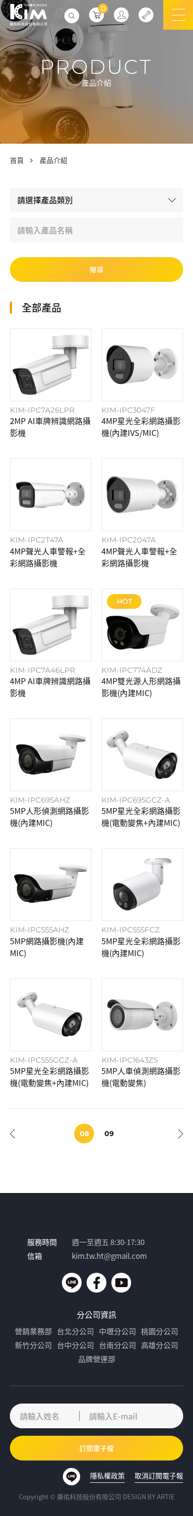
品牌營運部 (96, 1358)
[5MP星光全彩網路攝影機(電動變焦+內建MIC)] (142, 773)
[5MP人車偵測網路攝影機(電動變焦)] (142, 1033)
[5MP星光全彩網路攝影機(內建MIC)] (142, 903)
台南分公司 (117, 1345)
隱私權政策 (107, 1475)
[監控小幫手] (146, 15)
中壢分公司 (117, 1331)
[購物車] (96, 15)
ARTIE (166, 1496)
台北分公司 (75, 1331)
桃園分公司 (159, 1331)
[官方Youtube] (121, 1283)
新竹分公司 (33, 1345)
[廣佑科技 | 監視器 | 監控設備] (28, 15)
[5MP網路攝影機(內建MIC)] (51, 903)
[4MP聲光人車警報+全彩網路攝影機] (51, 513)
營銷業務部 (33, 1331)
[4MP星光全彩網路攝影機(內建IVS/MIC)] (142, 383)
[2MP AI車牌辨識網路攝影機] (51, 383)
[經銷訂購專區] (121, 15)
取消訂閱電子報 (159, 1475)
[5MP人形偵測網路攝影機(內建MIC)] (51, 773)
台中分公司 (75, 1345)
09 (109, 1133)
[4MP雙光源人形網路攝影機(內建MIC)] (142, 644)
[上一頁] (12, 1133)
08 (84, 1133)
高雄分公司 (159, 1345)
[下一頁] (180, 1133)
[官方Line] (72, 1283)
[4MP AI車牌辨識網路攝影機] (51, 644)
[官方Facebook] (96, 1283)
